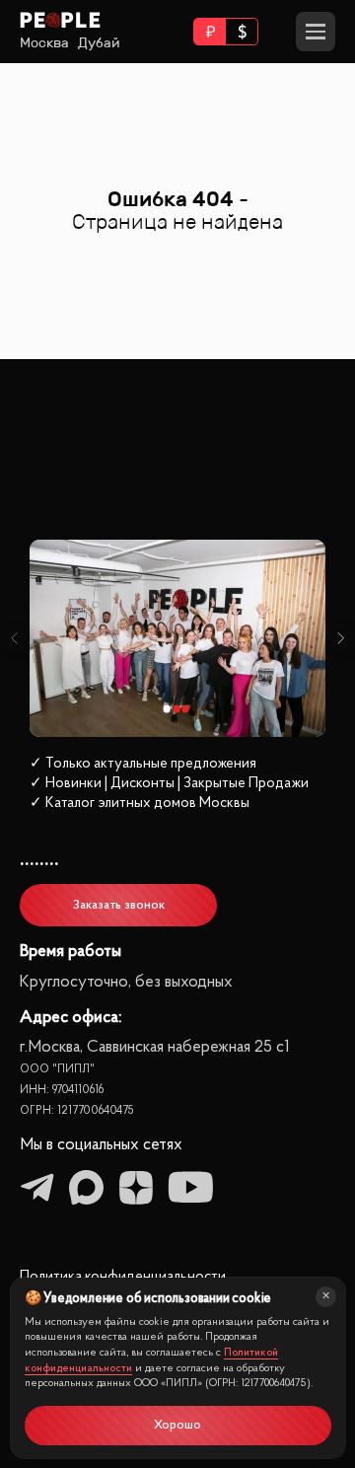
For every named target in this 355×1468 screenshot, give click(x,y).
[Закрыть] (326, 1296)
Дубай (99, 43)
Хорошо (177, 1425)
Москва (44, 43)
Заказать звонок (119, 905)
